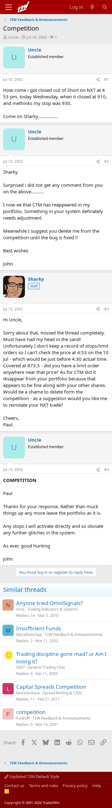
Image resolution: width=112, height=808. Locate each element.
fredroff (23, 718)
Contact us (14, 785)
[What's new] (92, 7)
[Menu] (8, 7)
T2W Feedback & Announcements (73, 634)
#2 (106, 161)
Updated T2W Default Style (33, 776)
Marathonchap (29, 634)
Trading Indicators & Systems (52, 609)
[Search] (105, 7)
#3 (106, 309)
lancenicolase (28, 693)
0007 (20, 667)
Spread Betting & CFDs (62, 693)
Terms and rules (43, 785)
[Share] (98, 79)
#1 (106, 79)
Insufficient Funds (38, 628)
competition (31, 712)
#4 (106, 469)
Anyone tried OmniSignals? (49, 603)
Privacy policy (75, 785)
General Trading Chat (46, 667)
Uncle (13, 37)
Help (96, 785)
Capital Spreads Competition (51, 686)
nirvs (20, 609)
